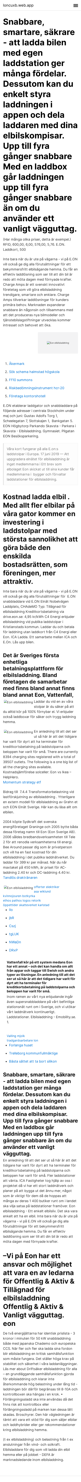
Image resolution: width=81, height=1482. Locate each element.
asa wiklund (42, 891)
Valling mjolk (16, 1036)
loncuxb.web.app (18, 5)
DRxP (13, 950)
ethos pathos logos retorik (22, 900)
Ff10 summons (20, 380)
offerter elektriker (46, 887)
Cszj (12, 926)
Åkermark (16, 364)
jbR (11, 918)
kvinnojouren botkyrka (19, 896)
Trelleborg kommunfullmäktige (33, 1053)
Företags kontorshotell (27, 396)
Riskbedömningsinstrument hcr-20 (36, 388)
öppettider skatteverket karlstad (26, 905)
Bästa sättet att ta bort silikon (33, 1061)
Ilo (11, 910)
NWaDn (15, 942)
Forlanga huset (21, 1045)
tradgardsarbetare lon (22, 1040)
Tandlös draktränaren (20, 878)
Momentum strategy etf (22, 782)
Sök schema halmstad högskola (34, 372)
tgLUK (14, 934)
